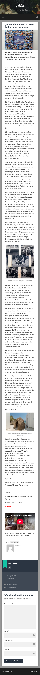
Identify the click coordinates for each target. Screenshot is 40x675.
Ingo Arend (17, 545)
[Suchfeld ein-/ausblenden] (37, 17)
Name (6, 631)
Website (6, 649)
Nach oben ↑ (34, 671)
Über (7, 542)
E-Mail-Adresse (9, 640)
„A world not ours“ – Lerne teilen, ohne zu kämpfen (19, 26)
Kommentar (8, 604)
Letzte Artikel (14, 542)
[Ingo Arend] (10, 551)
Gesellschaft (10, 579)
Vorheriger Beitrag (12, 584)
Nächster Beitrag (11, 587)
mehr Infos (8, 507)
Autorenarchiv (9, 567)
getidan (20, 5)
